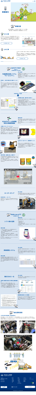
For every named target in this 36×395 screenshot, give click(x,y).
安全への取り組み (19, 383)
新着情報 (24, 381)
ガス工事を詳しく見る (6, 43)
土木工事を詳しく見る (22, 58)
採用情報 (24, 380)
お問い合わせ (30, 386)
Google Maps (2, 379)
